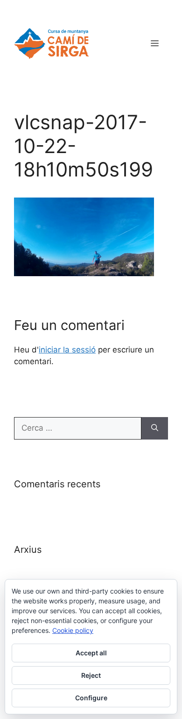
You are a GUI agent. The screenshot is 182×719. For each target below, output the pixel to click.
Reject (91, 675)
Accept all (91, 653)
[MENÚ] (154, 43)
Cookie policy (72, 630)
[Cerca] (154, 428)
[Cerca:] (77, 428)
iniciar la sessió (67, 349)
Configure (91, 698)
